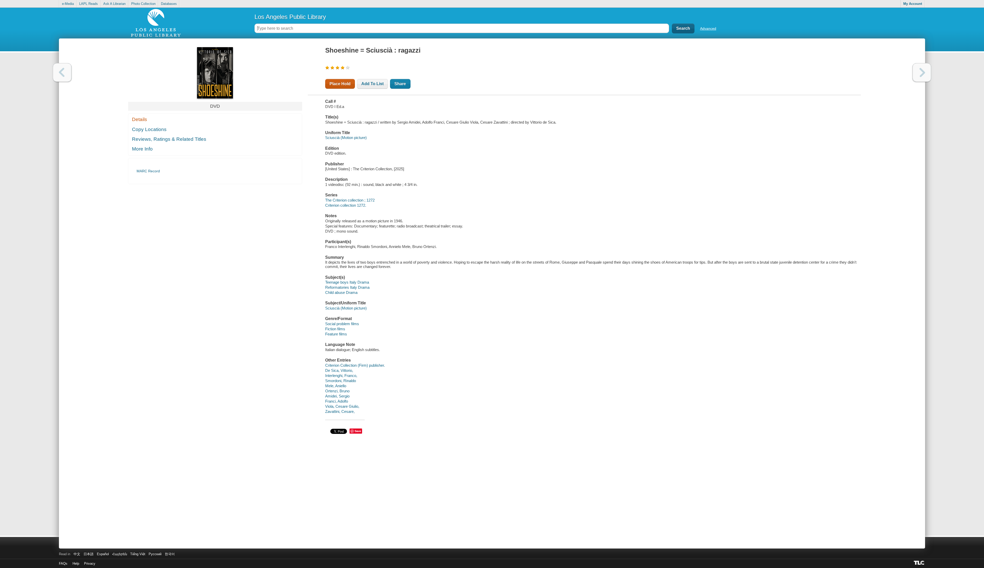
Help (76, 563)
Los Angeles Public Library (290, 16)
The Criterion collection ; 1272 (350, 200)
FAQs (63, 563)
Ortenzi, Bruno (337, 391)
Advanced (708, 28)
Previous (62, 72)
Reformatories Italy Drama (347, 287)
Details (139, 119)
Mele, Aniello (335, 386)
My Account (912, 4)
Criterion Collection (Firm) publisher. (355, 365)
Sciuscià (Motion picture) (346, 137)
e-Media (68, 4)
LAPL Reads (88, 4)
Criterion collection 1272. (345, 205)
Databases (169, 4)
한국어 (170, 554)
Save (358, 431)
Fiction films (335, 329)
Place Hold (340, 84)
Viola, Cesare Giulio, (342, 406)
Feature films (336, 334)
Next (922, 72)
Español (103, 554)
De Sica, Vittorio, (339, 370)
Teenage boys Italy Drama (347, 282)
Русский (155, 554)
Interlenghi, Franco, (341, 375)
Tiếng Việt (137, 554)
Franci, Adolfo (336, 401)
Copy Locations (149, 129)
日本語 (89, 554)
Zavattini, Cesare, (340, 411)
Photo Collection (143, 4)
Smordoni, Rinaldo (340, 380)
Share (400, 84)
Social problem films (342, 324)
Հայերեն (119, 554)
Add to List (372, 84)
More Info (142, 149)
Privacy (89, 563)
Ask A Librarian (114, 4)
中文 (77, 554)
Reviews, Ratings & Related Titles (169, 139)
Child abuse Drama (341, 292)
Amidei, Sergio (337, 396)
